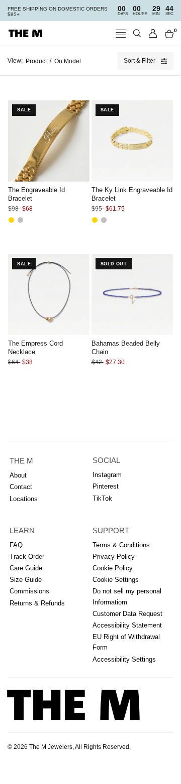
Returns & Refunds (37, 603)
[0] (167, 33)
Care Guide (26, 568)
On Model (67, 61)
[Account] (153, 33)
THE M (21, 461)
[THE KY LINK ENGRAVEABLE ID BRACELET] (132, 141)
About (18, 475)
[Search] (137, 33)
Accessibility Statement (127, 625)
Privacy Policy (114, 556)
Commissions (29, 591)
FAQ (16, 545)
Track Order (27, 556)
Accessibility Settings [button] (124, 659)
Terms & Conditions (121, 545)
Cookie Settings (116, 579)
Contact (21, 487)
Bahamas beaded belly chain (126, 348)
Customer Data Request (127, 613)
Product (36, 61)
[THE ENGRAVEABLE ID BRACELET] (48, 141)
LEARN (22, 531)
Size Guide (26, 579)
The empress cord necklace (35, 348)
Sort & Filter (139, 60)
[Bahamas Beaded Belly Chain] (132, 294)
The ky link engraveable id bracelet (132, 194)
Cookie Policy (113, 568)
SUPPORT (111, 531)
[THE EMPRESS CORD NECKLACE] (48, 294)
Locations (24, 499)
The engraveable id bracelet (36, 194)
